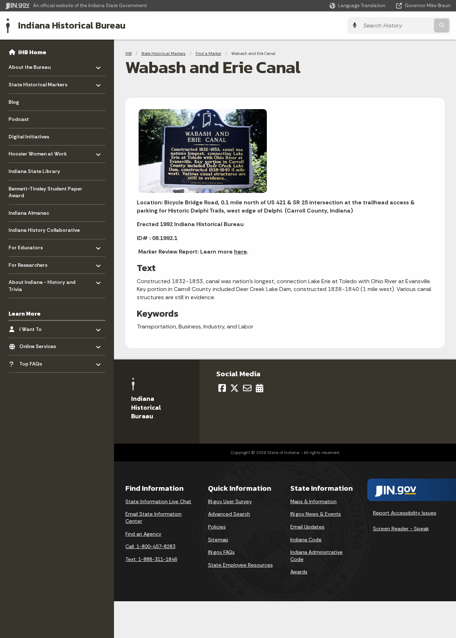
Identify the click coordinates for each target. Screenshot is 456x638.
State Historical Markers (163, 53)
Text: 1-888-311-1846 (151, 559)
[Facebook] (222, 388)
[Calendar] (259, 388)
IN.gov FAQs (221, 552)
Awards (298, 571)
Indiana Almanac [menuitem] (29, 213)
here (240, 251)
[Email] (247, 388)
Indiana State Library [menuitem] (34, 171)
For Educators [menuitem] (29, 246)
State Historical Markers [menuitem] (38, 83)
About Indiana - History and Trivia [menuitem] (42, 284)
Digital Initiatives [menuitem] (29, 136)
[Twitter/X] (234, 388)
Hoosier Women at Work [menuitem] (38, 152)
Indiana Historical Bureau (71, 25)
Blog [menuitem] (14, 102)
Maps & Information (313, 501)
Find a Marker (208, 53)
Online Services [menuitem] (40, 344)
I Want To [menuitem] (40, 327)
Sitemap (218, 539)
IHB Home (32, 52)
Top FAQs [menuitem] (40, 362)
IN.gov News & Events (315, 514)
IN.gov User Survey (230, 501)
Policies (217, 527)
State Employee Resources (240, 565)
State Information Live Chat (158, 501)
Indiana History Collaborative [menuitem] (44, 230)
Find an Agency (143, 534)
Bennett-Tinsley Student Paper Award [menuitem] (45, 192)
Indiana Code (306, 539)
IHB (128, 53)
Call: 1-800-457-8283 (150, 546)
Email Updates (307, 527)
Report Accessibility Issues (404, 513)
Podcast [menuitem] (19, 119)
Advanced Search (229, 514)
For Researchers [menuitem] (29, 263)
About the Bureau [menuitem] (30, 65)
